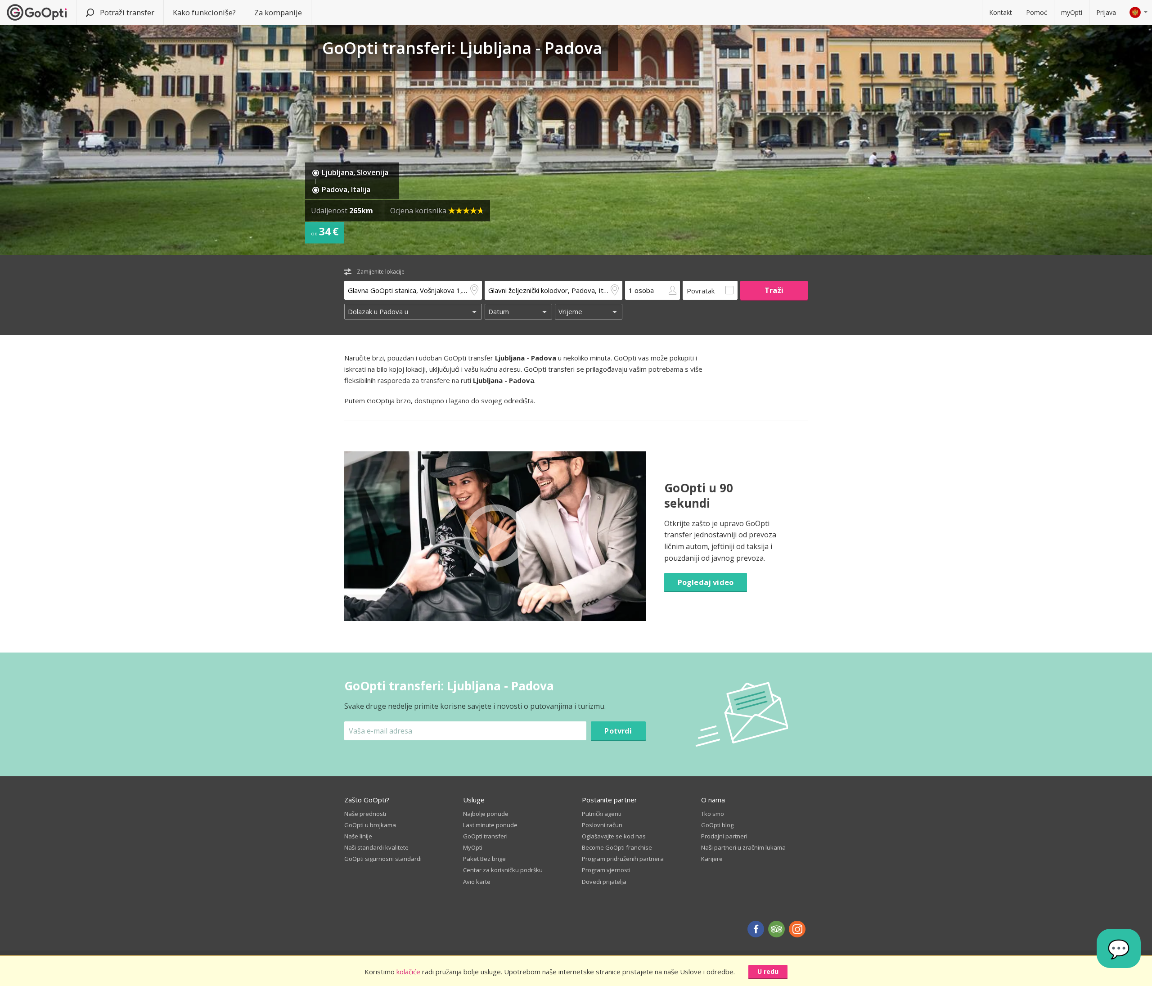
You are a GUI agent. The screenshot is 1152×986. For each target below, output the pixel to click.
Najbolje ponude (485, 814)
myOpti (1071, 12)
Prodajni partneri (724, 836)
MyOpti (472, 847)
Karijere (712, 859)
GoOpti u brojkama (370, 825)
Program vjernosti (606, 870)
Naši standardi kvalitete (376, 847)
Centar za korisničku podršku (503, 870)
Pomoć (1036, 12)
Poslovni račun (602, 825)
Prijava (1106, 12)
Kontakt (1000, 12)
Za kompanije (278, 12)
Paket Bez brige (484, 859)
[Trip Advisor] (776, 929)
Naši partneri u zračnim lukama (743, 847)
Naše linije (358, 836)
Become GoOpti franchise (617, 847)
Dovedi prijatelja (604, 882)
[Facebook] (755, 929)
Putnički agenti (601, 814)
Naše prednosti (365, 814)
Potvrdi (618, 730)
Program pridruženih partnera (623, 859)
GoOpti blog (717, 825)
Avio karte (476, 882)
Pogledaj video (706, 582)
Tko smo (712, 814)
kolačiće (408, 971)
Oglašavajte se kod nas (614, 836)
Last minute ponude (490, 825)
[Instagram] (797, 929)
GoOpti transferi (485, 836)
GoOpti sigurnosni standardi (383, 859)
